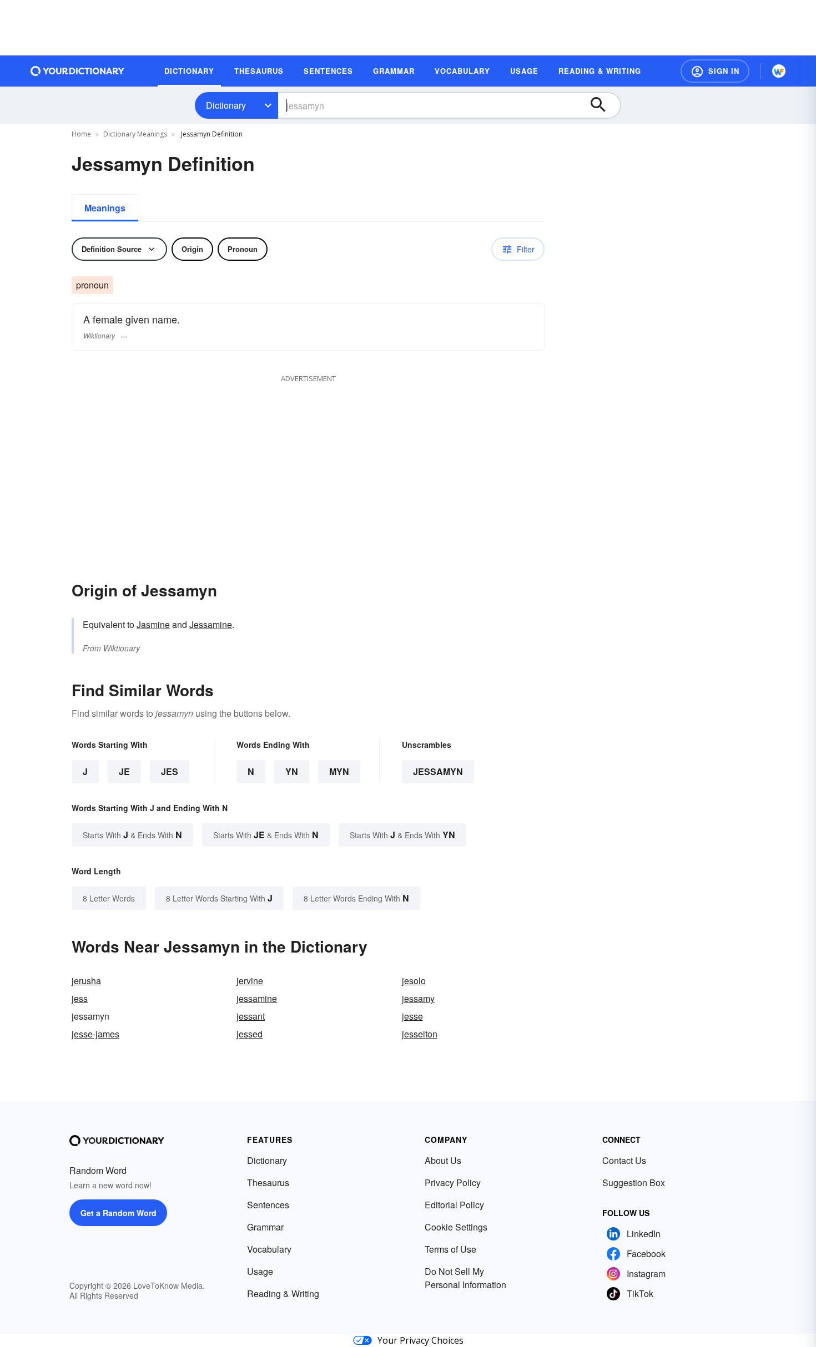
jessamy (418, 998)
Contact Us (624, 1160)
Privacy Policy (453, 1182)
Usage (260, 1271)
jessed (249, 1033)
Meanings (104, 207)
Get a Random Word (118, 1212)
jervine (249, 980)
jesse (412, 1016)
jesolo (414, 980)
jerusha (86, 980)
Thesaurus (268, 1182)
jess (80, 998)
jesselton (419, 1033)
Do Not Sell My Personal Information (465, 1278)
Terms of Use (450, 1249)
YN (291, 771)
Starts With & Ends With (132, 834)
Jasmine (153, 624)
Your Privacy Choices (420, 1340)
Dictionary (226, 105)
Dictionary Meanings (135, 134)
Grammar (265, 1227)
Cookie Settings (456, 1227)
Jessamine (210, 624)
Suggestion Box (633, 1182)
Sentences (268, 1204)
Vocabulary (269, 1249)
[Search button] (603, 105)
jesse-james (95, 1033)
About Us (443, 1160)
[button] (715, 71)
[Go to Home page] (78, 71)
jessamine (256, 998)
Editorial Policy (454, 1204)
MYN (339, 771)
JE (124, 771)
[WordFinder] (778, 71)
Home (81, 134)
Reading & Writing (283, 1293)
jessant (250, 1016)
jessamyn (438, 771)
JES (169, 771)
